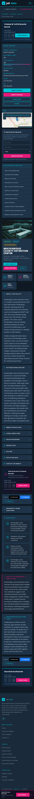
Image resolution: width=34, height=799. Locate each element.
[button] (17, 119)
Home (4, 728)
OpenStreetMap (28, 127)
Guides (22, 268)
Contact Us (5, 738)
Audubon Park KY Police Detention (14, 206)
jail (10, 3)
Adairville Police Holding (11, 174)
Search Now (23, 485)
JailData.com (17, 789)
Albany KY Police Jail (10, 178)
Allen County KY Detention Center (14, 186)
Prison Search (6, 747)
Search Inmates (10, 264)
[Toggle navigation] (30, 3)
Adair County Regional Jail (12, 170)
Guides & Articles (7, 754)
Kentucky (19, 14)
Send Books (17, 99)
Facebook (26, 497)
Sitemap (4, 777)
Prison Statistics (7, 734)
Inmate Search (11, 9)
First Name (5, 31)
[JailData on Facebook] (3, 718)
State (12, 32)
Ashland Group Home (11, 198)
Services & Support (8, 731)
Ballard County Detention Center (14, 214)
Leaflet (20, 127)
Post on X (15, 497)
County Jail (13, 14)
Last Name (9, 31)
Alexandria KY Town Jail (11, 182)
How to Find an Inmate (9, 757)
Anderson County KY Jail (11, 190)
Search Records (17, 156)
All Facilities (5, 14)
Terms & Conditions (8, 780)
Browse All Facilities (8, 764)
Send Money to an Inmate (10, 760)
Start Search (22, 35)
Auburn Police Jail (10, 202)
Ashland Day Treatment (11, 194)
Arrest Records (10, 268)
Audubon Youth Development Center (15, 210)
